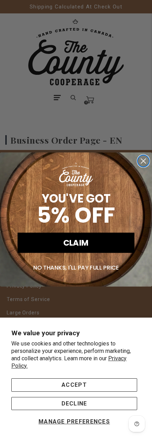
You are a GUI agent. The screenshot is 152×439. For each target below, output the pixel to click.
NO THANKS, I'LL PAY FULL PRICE (76, 268)
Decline (74, 403)
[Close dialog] (143, 161)
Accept (74, 384)
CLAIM (76, 242)
